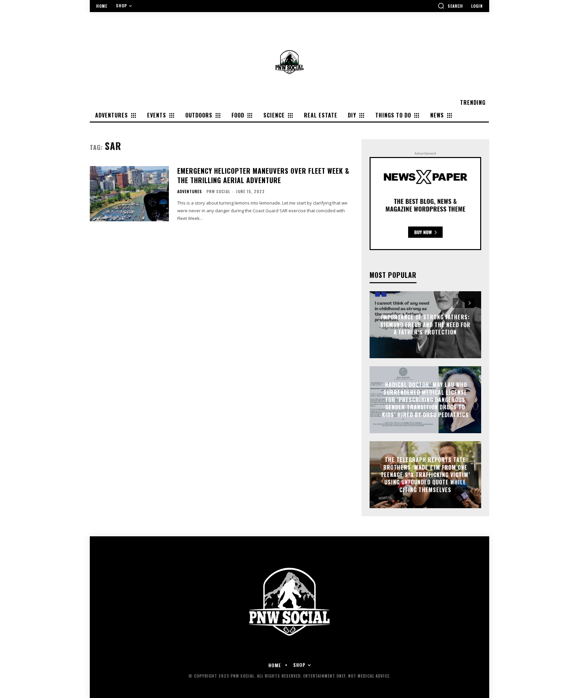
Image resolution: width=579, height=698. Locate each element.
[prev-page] (457, 303)
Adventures (189, 191)
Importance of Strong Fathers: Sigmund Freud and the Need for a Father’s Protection (425, 324)
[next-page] (469, 303)
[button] (450, 5)
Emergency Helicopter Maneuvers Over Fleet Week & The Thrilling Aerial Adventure (263, 175)
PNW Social (218, 191)
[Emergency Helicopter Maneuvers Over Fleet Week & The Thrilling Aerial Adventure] (129, 193)
